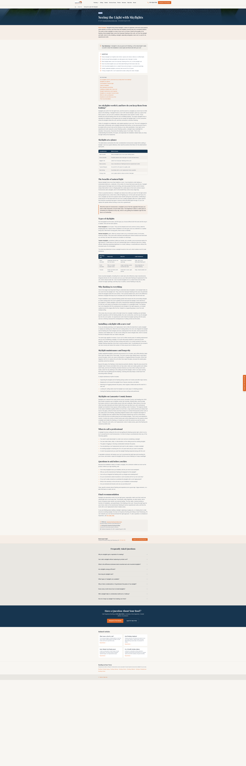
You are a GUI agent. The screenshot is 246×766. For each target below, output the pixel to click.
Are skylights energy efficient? (106, 569)
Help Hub (129, 2)
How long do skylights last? (105, 574)
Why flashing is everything (106, 87)
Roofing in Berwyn (114, 669)
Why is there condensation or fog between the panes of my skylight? (117, 584)
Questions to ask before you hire (108, 97)
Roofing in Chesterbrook (141, 669)
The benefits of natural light (107, 83)
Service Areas (112, 2)
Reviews (124, 2)
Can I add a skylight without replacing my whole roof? (113, 559)
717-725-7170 (153, 2)
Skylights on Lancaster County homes (109, 93)
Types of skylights (104, 85)
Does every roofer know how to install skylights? (111, 589)
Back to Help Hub (103, 677)
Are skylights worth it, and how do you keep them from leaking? (115, 79)
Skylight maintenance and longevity (108, 91)
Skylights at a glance (105, 81)
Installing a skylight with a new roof (108, 89)
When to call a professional (106, 95)
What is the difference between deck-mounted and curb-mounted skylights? (119, 564)
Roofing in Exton (101, 671)
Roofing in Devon (122, 669)
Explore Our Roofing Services (139, 539)
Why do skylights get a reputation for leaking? (111, 554)
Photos (119, 2)
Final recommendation (105, 98)
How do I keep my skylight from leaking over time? (112, 598)
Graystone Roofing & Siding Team (110, 20)
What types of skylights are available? (108, 579)
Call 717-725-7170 (132, 620)
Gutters (106, 2)
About (134, 2)
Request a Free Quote (164, 2)
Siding (101, 2)
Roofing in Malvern (131, 669)
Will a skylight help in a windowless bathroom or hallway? (114, 594)
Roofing (96, 2)
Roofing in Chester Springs (104, 669)
